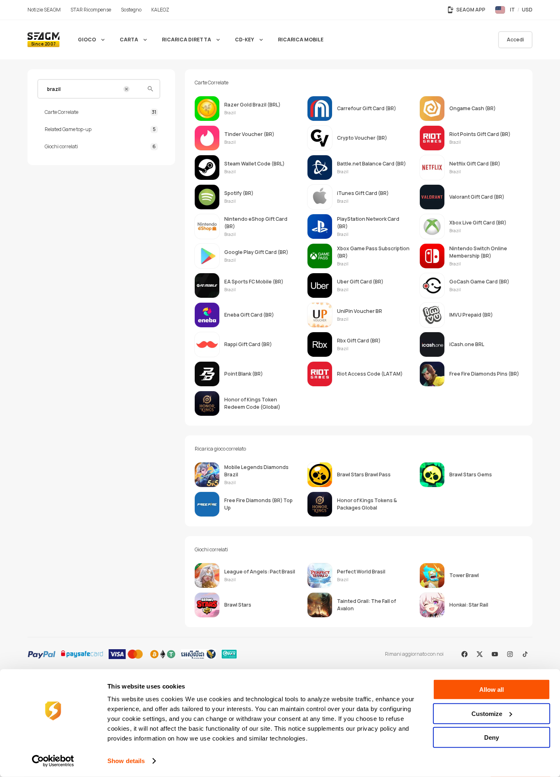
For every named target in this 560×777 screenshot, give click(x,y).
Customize (486, 713)
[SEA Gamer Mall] (43, 39)
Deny (491, 737)
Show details (126, 760)
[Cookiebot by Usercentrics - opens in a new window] (53, 761)
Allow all (491, 689)
